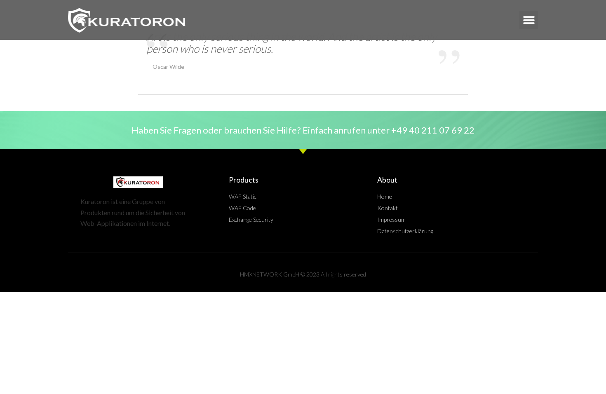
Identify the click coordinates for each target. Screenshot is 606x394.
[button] (528, 20)
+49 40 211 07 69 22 (432, 130)
